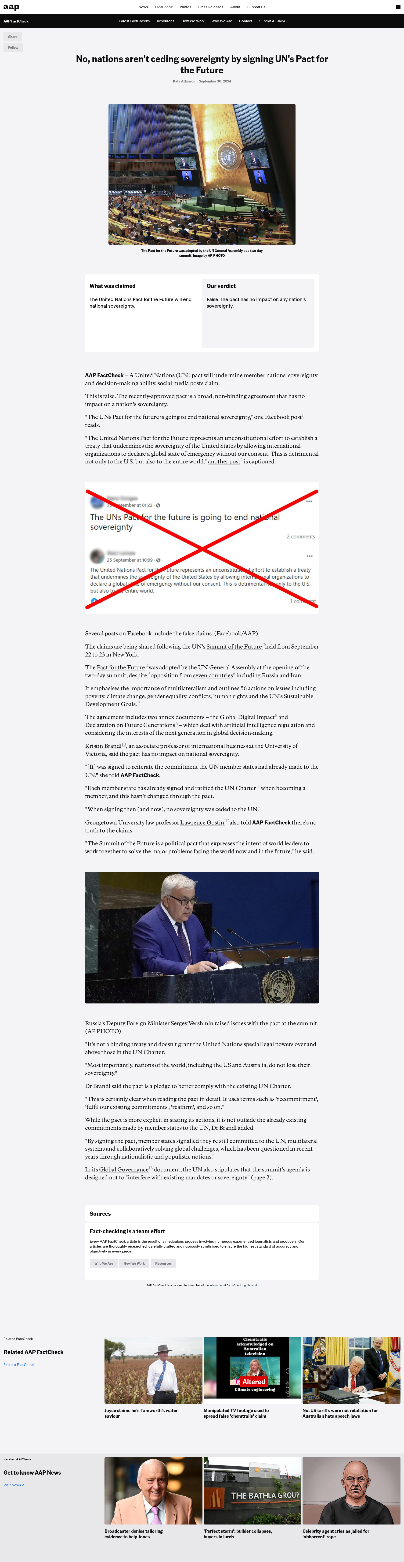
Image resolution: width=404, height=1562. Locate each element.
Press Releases (210, 7)
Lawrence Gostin (202, 822)
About (235, 7)
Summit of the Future (234, 646)
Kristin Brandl (103, 746)
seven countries (212, 675)
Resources (165, 21)
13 (151, 1168)
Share (13, 36)
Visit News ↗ (14, 1485)
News (143, 7)
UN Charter (240, 788)
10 (124, 744)
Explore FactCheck (19, 1365)
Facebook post (283, 417)
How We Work (193, 21)
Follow (13, 47)
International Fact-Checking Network (233, 1285)
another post (224, 461)
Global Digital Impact (247, 717)
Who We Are (222, 21)
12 (227, 821)
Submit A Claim (272, 21)
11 (258, 786)
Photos (185, 7)
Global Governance (124, 1169)
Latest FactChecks (134, 21)
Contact (245, 21)
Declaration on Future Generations (130, 725)
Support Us (256, 7)
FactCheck (164, 7)
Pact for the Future (121, 667)
